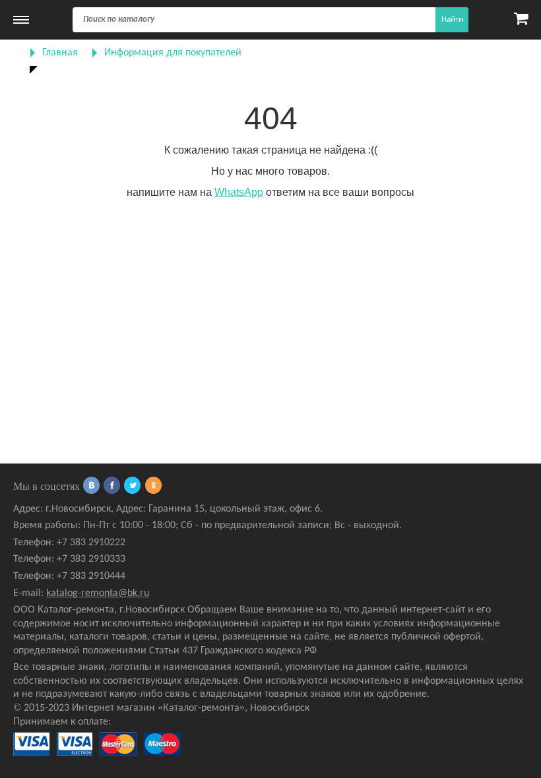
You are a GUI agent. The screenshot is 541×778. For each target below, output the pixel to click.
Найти (452, 19)
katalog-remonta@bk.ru (97, 593)
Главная (60, 52)
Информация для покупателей (172, 52)
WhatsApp (238, 192)
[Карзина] (521, 19)
